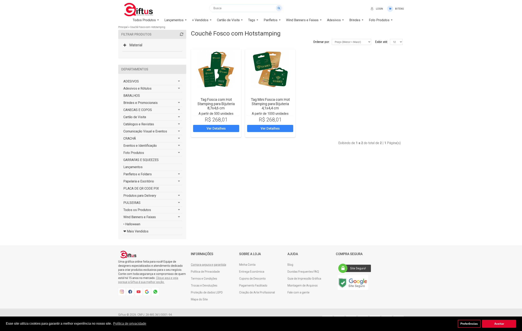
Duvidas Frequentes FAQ (303, 271)
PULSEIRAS (131, 203)
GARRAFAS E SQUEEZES (141, 160)
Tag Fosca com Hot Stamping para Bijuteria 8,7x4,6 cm (216, 103)
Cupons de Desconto (252, 278)
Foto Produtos (133, 153)
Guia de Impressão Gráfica (304, 278)
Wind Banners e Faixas (139, 217)
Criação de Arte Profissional (257, 292)
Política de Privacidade (205, 271)
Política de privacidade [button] (129, 323)
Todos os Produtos (137, 210)
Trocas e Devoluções (204, 285)
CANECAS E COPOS (137, 110)
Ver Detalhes (216, 128)
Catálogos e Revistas (138, 124)
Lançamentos (133, 167)
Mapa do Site (199, 299)
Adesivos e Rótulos (137, 88)
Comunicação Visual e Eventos (145, 131)
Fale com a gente (299, 292)
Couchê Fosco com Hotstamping (147, 27)
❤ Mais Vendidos (135, 231)
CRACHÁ (129, 138)
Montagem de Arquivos (303, 285)
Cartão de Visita (134, 117)
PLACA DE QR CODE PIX (141, 188)
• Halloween (131, 224)
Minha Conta (247, 264)
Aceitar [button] (499, 323)
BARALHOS (131, 96)
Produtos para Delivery (139, 196)
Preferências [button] (469, 323)
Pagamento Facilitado (253, 285)
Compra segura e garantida (208, 264)
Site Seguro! (358, 268)
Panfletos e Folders (137, 174)
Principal (123, 27)
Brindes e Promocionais (140, 103)
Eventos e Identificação (140, 146)
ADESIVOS (131, 81)
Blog (290, 264)
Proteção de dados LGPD (207, 292)
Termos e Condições (204, 278)
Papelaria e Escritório (138, 181)
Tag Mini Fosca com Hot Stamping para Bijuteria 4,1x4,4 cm (270, 103)
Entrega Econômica (251, 271)
